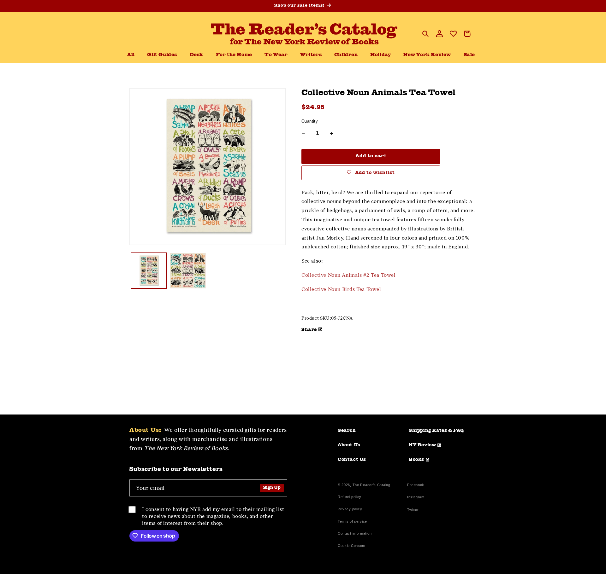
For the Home (234, 55)
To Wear (276, 55)
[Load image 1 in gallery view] (149, 270)
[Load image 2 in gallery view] (187, 270)
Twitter (414, 510)
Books (416, 459)
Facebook (415, 485)
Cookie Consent (351, 546)
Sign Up (272, 488)
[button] (196, 55)
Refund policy (349, 497)
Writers (311, 55)
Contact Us (352, 459)
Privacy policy (350, 509)
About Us (349, 445)
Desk (196, 55)
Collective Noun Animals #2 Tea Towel (348, 275)
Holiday (380, 55)
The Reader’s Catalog (371, 485)
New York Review (427, 55)
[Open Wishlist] (453, 34)
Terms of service (352, 521)
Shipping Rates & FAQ (436, 430)
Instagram (415, 498)
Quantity (309, 121)
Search (347, 430)
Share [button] (309, 330)
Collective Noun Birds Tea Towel (341, 289)
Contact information (354, 533)
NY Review (422, 445)
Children (346, 55)
